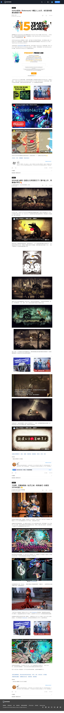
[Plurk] (51, 707)
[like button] (42, 15)
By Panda (19, 16)
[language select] (48, 2)
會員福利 (36, 705)
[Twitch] (60, 707)
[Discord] (48, 707)
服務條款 (4, 705)
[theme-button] (45, 2)
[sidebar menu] (1, 2)
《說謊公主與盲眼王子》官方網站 (17, 458)
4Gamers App (42, 705)
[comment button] (46, 15)
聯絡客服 (18, 705)
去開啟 (50, 469)
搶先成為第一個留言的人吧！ (16, 172)
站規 (14, 705)
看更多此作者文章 (48, 161)
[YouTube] (54, 707)
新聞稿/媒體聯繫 (24, 705)
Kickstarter (34, 612)
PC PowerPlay (33, 581)
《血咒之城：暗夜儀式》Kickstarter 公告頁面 (19, 681)
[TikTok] (57, 707)
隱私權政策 (10, 705)
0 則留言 (13, 170)
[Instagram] (45, 707)
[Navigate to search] (42, 2)
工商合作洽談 (31, 705)
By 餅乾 (15, 186)
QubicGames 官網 (21, 45)
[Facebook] (43, 707)
